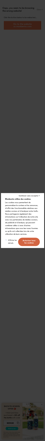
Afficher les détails (12, 241)
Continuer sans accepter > (29, 196)
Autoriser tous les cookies (29, 242)
